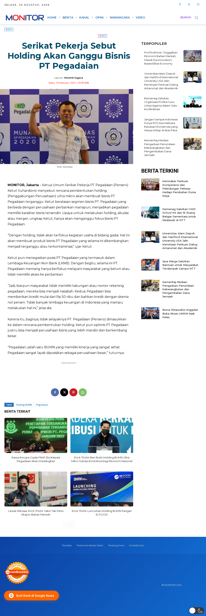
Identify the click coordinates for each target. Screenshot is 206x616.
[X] (64, 392)
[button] (191, 17)
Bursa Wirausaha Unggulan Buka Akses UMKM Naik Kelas (180, 313)
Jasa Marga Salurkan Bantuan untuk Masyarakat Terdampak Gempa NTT (180, 265)
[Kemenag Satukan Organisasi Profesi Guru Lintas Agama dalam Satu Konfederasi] (192, 102)
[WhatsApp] (83, 392)
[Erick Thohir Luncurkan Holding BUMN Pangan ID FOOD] (101, 489)
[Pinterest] (73, 392)
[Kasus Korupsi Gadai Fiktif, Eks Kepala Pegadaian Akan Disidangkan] (35, 435)
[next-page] (71, 524)
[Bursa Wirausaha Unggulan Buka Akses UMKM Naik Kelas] (150, 313)
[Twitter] (189, 4)
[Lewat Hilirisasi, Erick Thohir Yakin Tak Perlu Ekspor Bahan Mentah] (35, 489)
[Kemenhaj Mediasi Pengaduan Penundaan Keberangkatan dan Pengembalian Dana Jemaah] (192, 144)
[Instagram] (198, 4)
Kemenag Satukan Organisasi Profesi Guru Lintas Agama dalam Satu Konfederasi (160, 104)
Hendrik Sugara (73, 77)
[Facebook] (179, 4)
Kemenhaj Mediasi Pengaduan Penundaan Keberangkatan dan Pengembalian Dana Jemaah (159, 148)
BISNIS (9, 29)
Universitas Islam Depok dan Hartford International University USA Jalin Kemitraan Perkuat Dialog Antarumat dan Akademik (161, 81)
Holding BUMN (24, 404)
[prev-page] (64, 524)
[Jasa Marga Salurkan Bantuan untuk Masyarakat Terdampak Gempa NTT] (150, 265)
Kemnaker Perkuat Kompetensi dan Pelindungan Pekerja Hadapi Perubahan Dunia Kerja (179, 188)
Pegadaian (42, 404)
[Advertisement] (68, 373)
